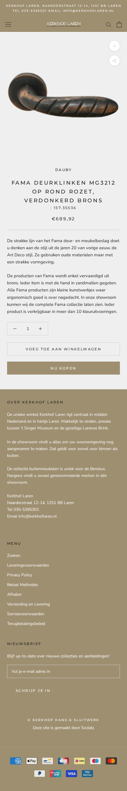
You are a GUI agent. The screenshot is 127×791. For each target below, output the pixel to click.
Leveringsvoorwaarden (28, 565)
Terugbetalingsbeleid (26, 623)
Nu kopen (63, 368)
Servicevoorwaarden (25, 614)
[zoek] (108, 24)
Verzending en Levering (28, 604)
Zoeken (13, 555)
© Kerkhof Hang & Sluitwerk (63, 720)
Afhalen (14, 594)
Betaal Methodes (22, 584)
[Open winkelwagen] (119, 24)
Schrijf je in (33, 690)
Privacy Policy (19, 575)
